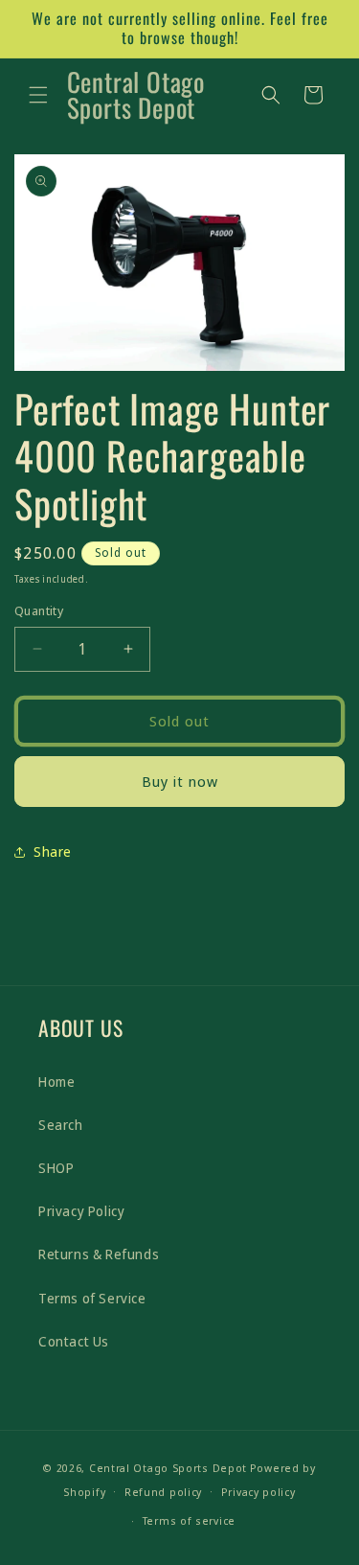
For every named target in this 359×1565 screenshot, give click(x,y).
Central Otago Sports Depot (168, 1468)
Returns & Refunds (98, 1254)
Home (56, 1081)
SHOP (56, 1168)
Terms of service (189, 1520)
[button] (38, 95)
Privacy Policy (81, 1211)
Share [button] (53, 851)
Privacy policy (258, 1491)
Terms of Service (92, 1298)
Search (60, 1125)
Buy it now (180, 781)
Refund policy (163, 1491)
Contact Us (73, 1341)
